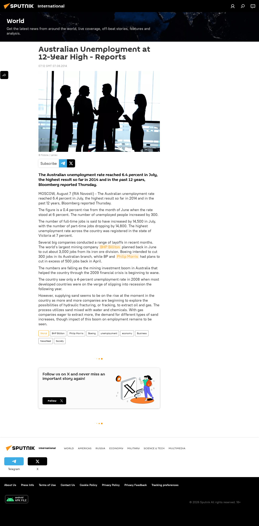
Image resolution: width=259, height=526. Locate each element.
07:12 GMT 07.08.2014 (52, 66)
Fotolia (44, 154)
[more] (4, 75)
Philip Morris (127, 256)
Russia (100, 448)
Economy (116, 448)
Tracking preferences (165, 485)
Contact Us (68, 485)
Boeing (92, 333)
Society (60, 340)
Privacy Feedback (135, 485)
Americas (84, 448)
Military (133, 448)
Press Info (27, 485)
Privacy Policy (111, 485)
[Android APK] (16, 499)
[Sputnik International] (20, 9)
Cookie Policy (88, 485)
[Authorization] (233, 6)
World (43, 333)
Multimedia (177, 448)
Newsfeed (45, 340)
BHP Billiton (110, 247)
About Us (10, 485)
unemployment (109, 333)
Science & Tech (154, 448)
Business (142, 333)
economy (127, 333)
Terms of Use (47, 485)
